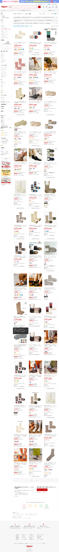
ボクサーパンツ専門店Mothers (34, 52)
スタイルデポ (47, 386)
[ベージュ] (1, 92)
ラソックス (2, 99)
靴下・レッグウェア (33, 513)
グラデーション (3, 82)
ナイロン (2, 54)
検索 (6, 48)
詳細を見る (48, 23)
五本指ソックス (3, 76)
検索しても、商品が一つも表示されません (21, 494)
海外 (4, 115)
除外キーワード (3, 154)
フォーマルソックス (4, 75)
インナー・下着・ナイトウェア (18, 513)
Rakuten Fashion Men (48, 415)
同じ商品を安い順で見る (35, 54)
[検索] (39, 7)
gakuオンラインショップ (49, 175)
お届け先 (2, 117)
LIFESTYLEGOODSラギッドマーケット (36, 267)
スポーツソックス (3, 69)
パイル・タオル (3, 59)
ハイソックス (3, 71)
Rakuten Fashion (17, 204)
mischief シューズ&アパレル (19, 358)
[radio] (1, 14)
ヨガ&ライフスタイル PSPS (19, 84)
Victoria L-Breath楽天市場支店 (34, 354)
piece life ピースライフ (48, 111)
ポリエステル (3, 61)
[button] (55, 4)
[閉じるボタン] (57, 18)
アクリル (2, 57)
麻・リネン (2, 55)
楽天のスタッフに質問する (42, 489)
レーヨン (2, 62)
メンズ (2, 23)
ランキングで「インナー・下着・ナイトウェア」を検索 (21, 518)
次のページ (38, 480)
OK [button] (26, 330)
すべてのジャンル (3, 10)
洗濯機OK (2, 108)
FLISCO (46, 207)
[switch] (10, 127)
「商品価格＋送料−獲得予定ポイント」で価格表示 (20, 13)
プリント (2, 86)
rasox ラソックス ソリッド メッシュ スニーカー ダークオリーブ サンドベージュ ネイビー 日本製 (50, 164)
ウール (2, 58)
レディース (26, 513)
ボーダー (2, 85)
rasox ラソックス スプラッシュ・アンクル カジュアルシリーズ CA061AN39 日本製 (50, 257)
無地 (1, 81)
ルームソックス (3, 68)
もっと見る (16, 496)
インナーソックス (3, 72)
